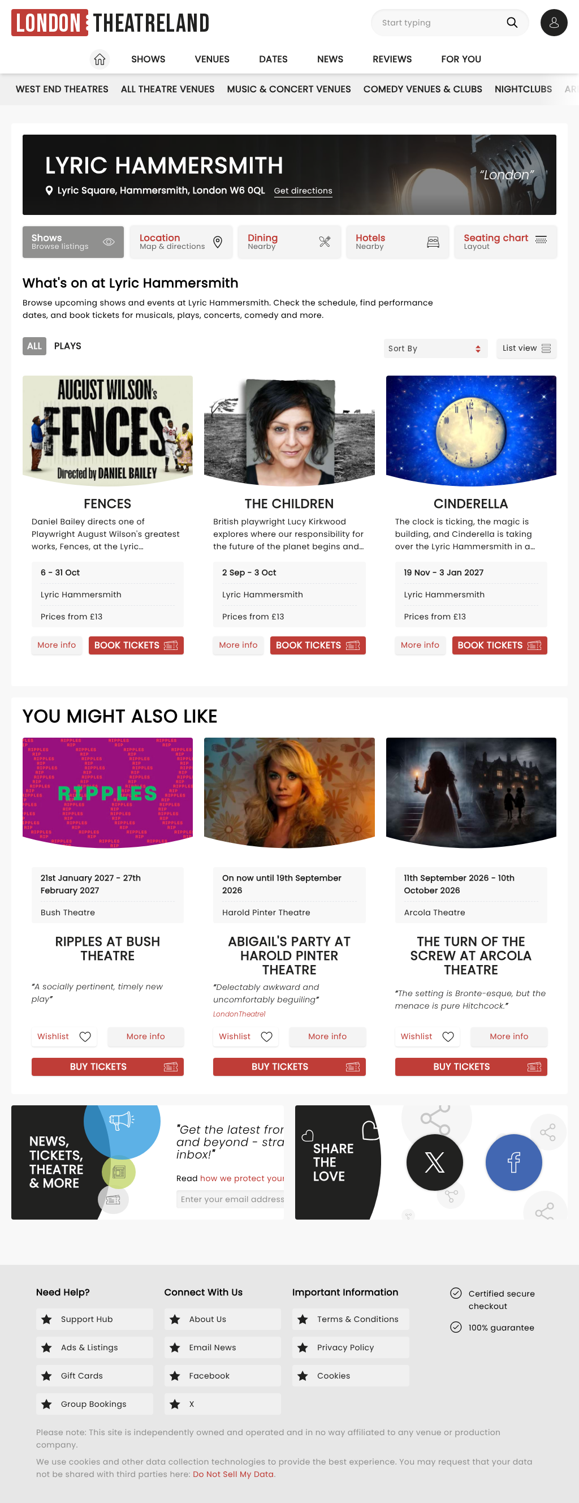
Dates (273, 59)
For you (462, 59)
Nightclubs (523, 89)
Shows (148, 59)
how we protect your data (255, 1178)
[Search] (514, 22)
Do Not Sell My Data (233, 1474)
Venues (212, 59)
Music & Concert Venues (289, 89)
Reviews (392, 59)
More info (56, 645)
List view (520, 348)
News (330, 59)
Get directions (303, 190)
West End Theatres (62, 89)
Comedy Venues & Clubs (423, 89)
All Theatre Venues (168, 89)
